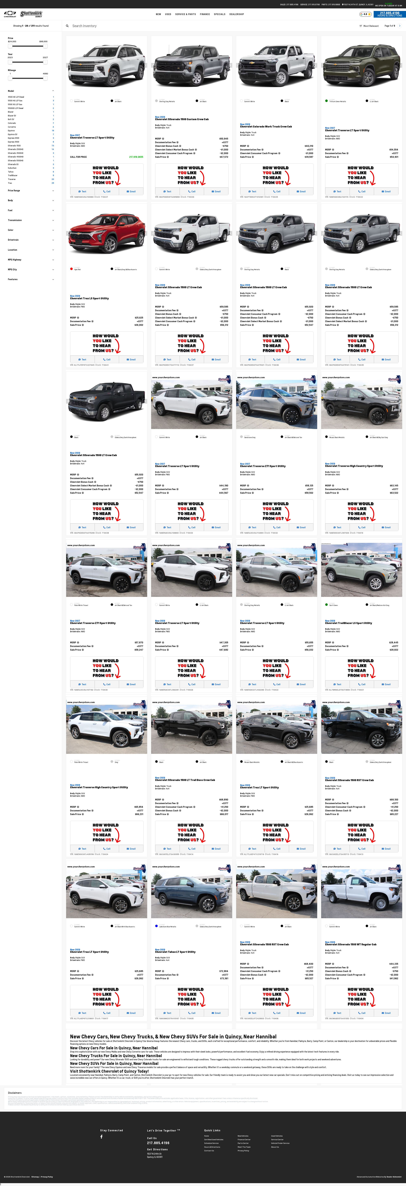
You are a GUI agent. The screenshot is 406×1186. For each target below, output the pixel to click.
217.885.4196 (389, 13)
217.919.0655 (136, 157)
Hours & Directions (390, 15)
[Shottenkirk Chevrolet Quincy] (31, 14)
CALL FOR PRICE (78, 157)
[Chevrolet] (10, 14)
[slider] (10, 46)
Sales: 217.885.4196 (289, 4)
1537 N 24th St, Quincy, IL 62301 (358, 4)
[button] (144, 65)
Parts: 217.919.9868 (331, 4)
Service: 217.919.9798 (310, 4)
